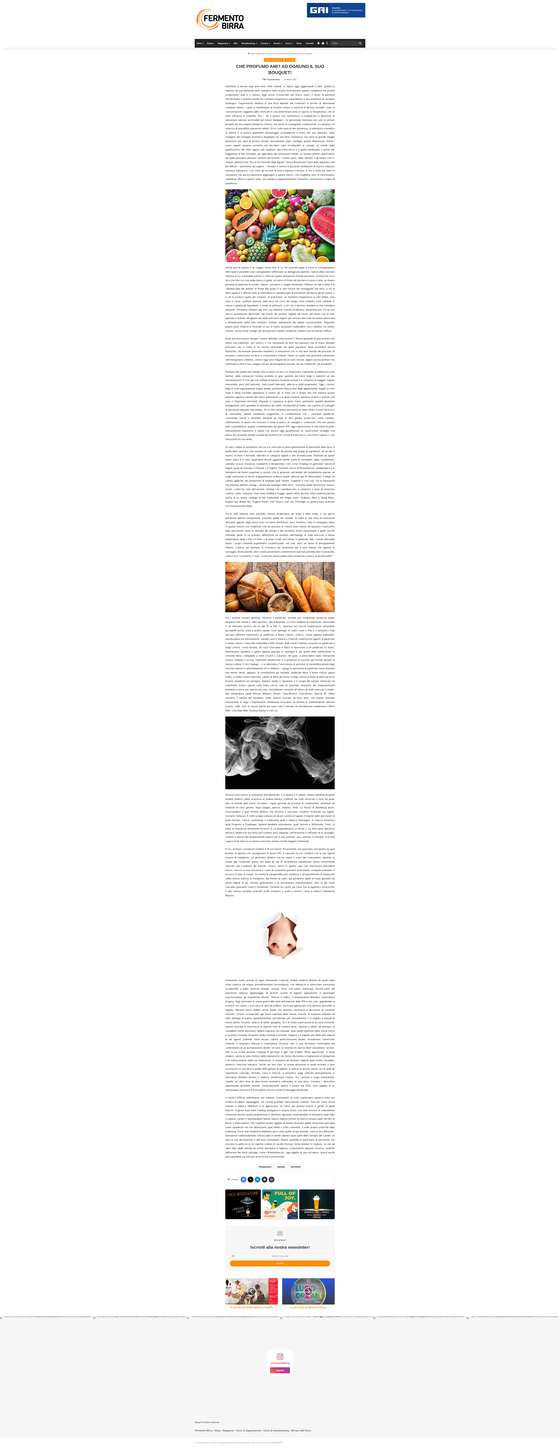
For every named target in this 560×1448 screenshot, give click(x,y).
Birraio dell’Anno (301, 1430)
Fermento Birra (273, 80)
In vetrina (290, 60)
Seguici (280, 1370)
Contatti (310, 43)
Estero (210, 43)
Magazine (228, 1430)
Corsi (288, 43)
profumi (296, 1167)
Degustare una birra (265, 53)
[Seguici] (280, 1358)
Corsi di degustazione (248, 1430)
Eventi (277, 43)
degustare (265, 1167)
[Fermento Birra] (220, 19)
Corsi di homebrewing (276, 1430)
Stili (235, 43)
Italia (199, 43)
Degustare (223, 43)
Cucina (264, 43)
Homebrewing (248, 43)
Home (252, 53)
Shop (299, 43)
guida (282, 1167)
